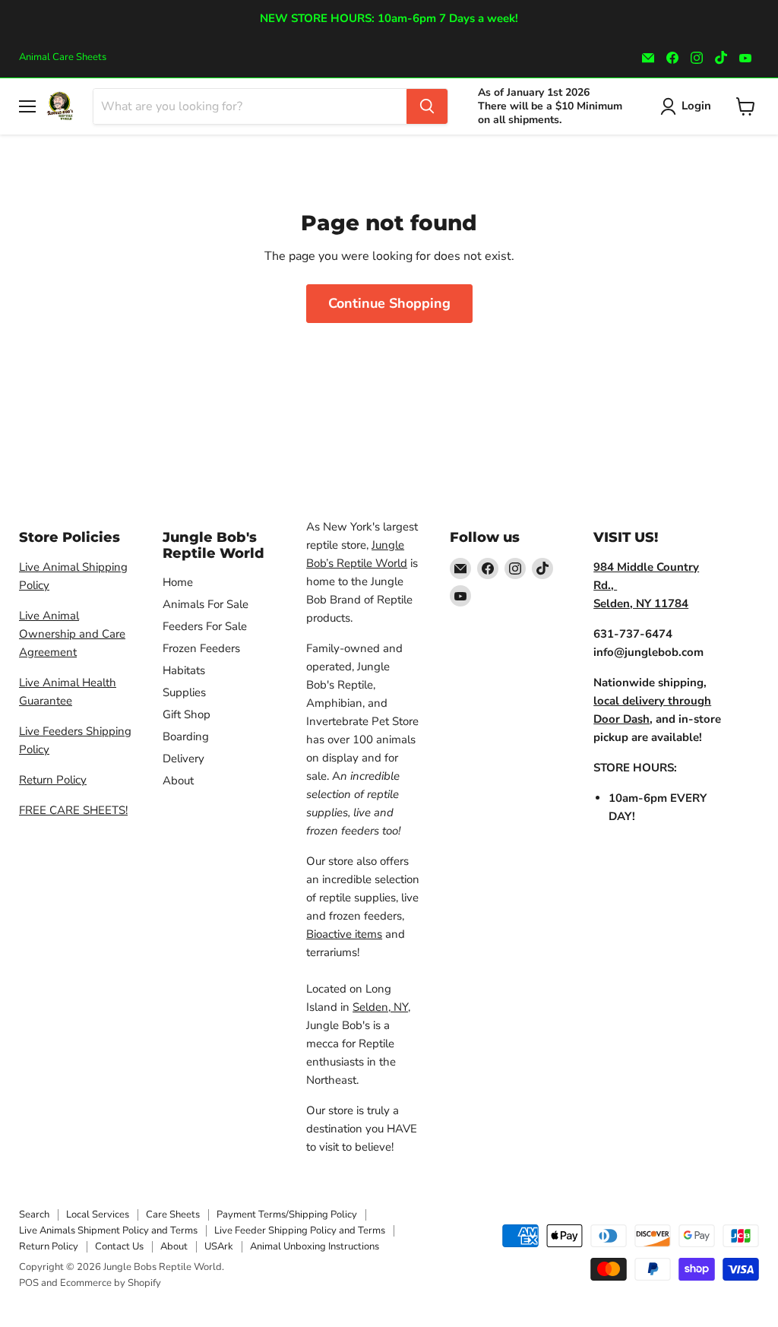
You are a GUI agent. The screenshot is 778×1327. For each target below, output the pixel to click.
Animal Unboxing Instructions (314, 1246)
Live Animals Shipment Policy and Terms (108, 1230)
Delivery (183, 758)
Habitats (184, 670)
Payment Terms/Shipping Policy (287, 1214)
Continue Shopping (389, 303)
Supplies (184, 692)
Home (178, 582)
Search (34, 1214)
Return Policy (53, 779)
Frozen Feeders (201, 648)
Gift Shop (186, 714)
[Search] (427, 106)
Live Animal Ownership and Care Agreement (72, 634)
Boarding (186, 736)
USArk (218, 1246)
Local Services (97, 1214)
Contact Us (119, 1246)
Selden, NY (380, 1007)
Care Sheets (173, 1214)
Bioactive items (344, 934)
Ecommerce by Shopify (110, 1283)
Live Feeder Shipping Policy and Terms (299, 1230)
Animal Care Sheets (62, 57)
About (178, 780)
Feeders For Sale (205, 626)
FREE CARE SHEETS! (73, 810)
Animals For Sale (205, 604)
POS (29, 1283)
